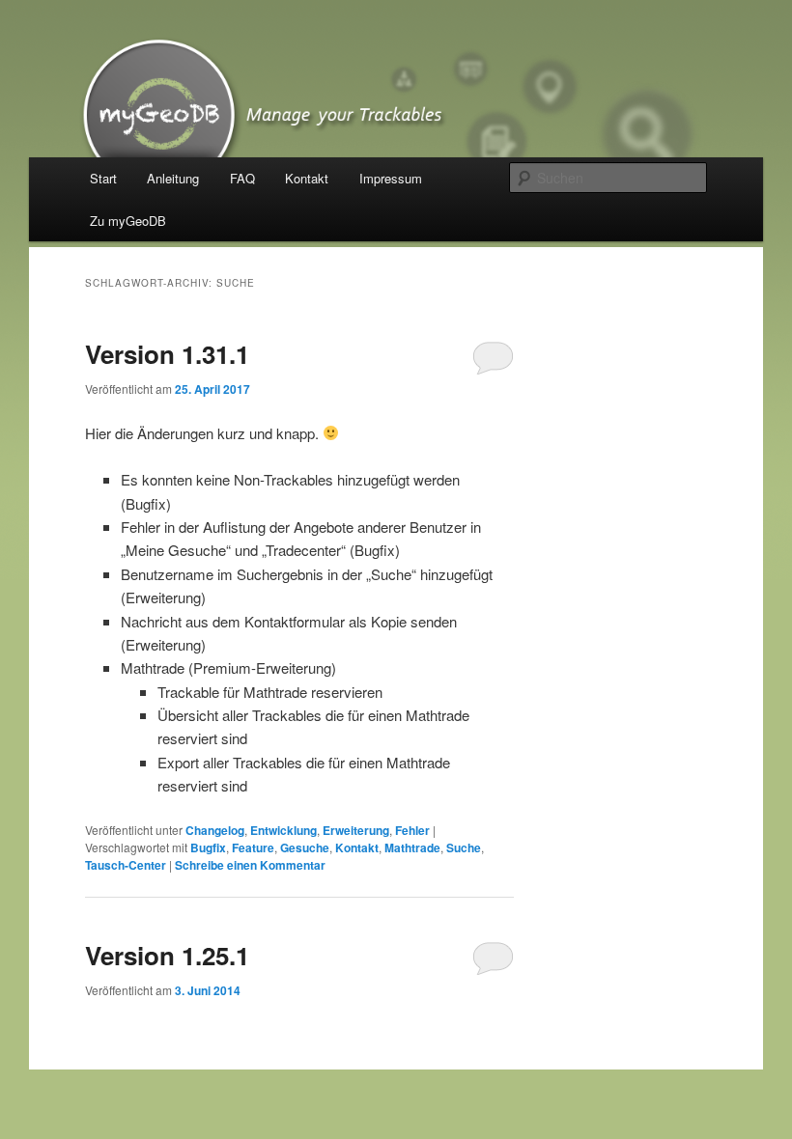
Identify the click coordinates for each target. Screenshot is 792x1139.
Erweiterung (356, 830)
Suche (463, 847)
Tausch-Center (125, 865)
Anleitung (173, 178)
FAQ (242, 178)
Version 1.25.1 (167, 955)
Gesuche (304, 847)
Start (103, 178)
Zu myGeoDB (128, 220)
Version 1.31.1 (167, 354)
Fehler (412, 830)
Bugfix (208, 847)
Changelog (214, 830)
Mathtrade (412, 847)
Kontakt (306, 178)
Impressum (390, 178)
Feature (253, 847)
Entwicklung (283, 830)
